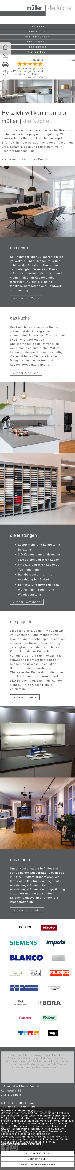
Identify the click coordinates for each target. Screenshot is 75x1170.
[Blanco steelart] (58, 963)
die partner (37, 52)
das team (37, 26)
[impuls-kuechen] (55, 948)
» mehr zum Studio (27, 910)
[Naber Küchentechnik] (49, 1023)
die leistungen (37, 36)
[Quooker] (25, 1023)
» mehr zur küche (26, 372)
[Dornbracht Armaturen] (35, 978)
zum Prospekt (62, 62)
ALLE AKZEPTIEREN (37, 1153)
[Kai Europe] (21, 1008)
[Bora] (49, 1008)
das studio (38, 47)
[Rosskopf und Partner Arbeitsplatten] (24, 993)
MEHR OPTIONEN (37, 1159)
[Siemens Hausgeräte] (24, 948)
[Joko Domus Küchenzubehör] (56, 993)
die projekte (37, 41)
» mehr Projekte (24, 697)
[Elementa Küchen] (28, 1039)
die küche (37, 31)
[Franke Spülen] (59, 978)
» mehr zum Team (26, 298)
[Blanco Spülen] (26, 963)
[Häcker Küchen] (25, 933)
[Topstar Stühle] (53, 1039)
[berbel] (14, 978)
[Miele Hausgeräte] (49, 933)
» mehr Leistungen (26, 601)
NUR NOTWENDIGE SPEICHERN (37, 1164)
